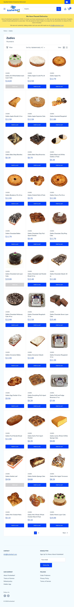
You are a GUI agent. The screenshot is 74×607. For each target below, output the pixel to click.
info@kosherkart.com (57, 25)
